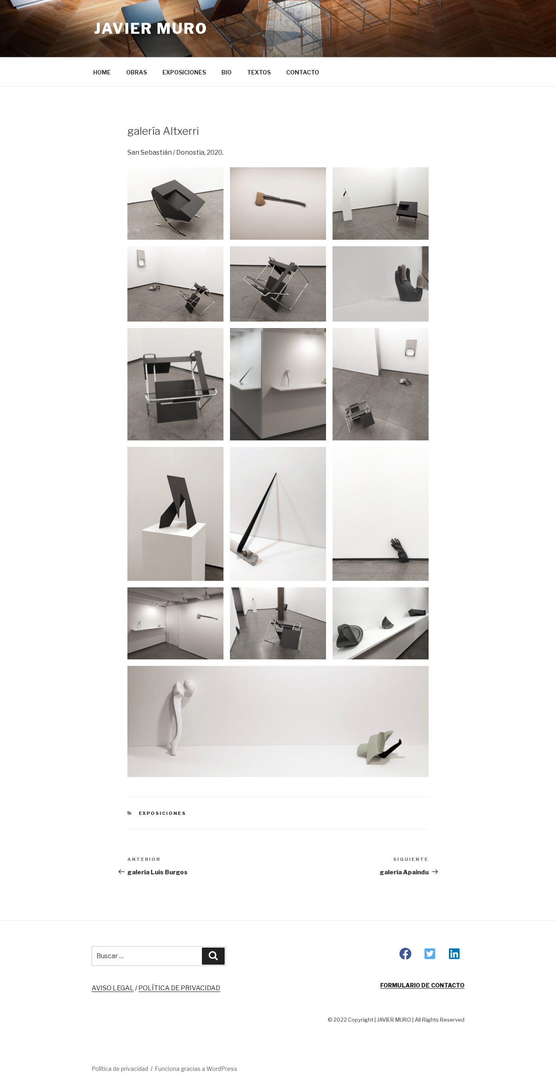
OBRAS (136, 72)
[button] (405, 954)
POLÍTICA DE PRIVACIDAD (179, 988)
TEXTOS (259, 72)
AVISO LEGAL (113, 988)
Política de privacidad (120, 1068)
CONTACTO (302, 72)
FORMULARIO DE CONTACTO (422, 985)
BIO (226, 72)
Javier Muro (151, 28)
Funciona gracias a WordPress (196, 1068)
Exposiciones (162, 813)
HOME (102, 72)
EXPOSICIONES (184, 72)
